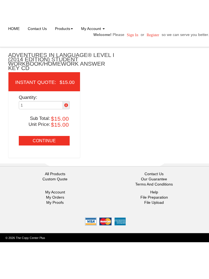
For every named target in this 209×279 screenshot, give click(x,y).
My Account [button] (91, 28)
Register (153, 35)
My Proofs (55, 202)
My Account (55, 192)
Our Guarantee (154, 179)
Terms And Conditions (154, 184)
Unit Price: (39, 124)
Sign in (132, 35)
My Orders (55, 197)
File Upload (154, 202)
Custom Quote (54, 179)
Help (154, 192)
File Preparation (154, 197)
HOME (14, 28)
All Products (55, 174)
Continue (44, 140)
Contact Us (37, 28)
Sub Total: (40, 118)
